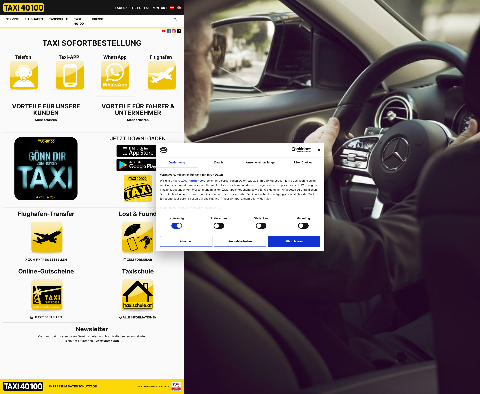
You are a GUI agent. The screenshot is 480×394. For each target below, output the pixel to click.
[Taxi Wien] (23, 76)
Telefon (23, 57)
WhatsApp (115, 57)
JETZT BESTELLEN (48, 317)
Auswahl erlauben (240, 241)
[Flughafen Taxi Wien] (161, 76)
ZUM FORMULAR (139, 259)
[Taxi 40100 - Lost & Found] (137, 238)
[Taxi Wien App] (46, 168)
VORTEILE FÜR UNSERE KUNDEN (46, 109)
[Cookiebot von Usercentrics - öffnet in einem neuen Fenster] (294, 150)
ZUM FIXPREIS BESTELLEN (47, 259)
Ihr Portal (140, 7)
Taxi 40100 (79, 21)
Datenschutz (79, 386)
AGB (94, 386)
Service (12, 19)
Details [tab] (219, 162)
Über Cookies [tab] (303, 162)
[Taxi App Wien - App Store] (137, 151)
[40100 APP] (69, 76)
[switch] (219, 226)
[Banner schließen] (319, 150)
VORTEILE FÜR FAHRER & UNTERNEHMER (137, 109)
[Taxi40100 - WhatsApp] (115, 75)
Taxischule (58, 19)
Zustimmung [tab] (176, 162)
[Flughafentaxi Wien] (45, 238)
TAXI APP (121, 7)
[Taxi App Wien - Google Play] (137, 165)
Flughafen (34, 19)
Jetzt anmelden (107, 341)
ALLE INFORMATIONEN (139, 317)
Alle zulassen (294, 241)
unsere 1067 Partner (185, 180)
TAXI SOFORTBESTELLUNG (92, 43)
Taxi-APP (69, 57)
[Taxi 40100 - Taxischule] (137, 295)
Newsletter (92, 329)
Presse (98, 19)
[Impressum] (175, 386)
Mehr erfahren (46, 120)
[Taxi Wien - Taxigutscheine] (45, 295)
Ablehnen (186, 241)
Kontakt (159, 7)
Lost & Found (138, 213)
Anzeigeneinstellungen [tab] (261, 162)
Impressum (58, 386)
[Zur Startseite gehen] (23, 7)
